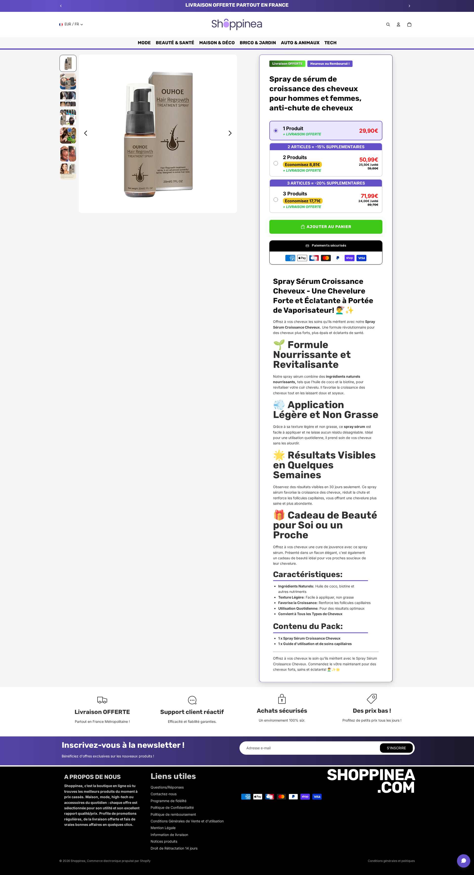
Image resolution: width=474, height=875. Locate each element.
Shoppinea (78, 861)
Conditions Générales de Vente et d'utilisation (187, 821)
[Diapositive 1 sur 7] (68, 63)
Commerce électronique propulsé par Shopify (119, 861)
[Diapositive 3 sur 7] (68, 99)
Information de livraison (169, 835)
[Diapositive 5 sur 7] (68, 135)
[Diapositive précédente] (61, 5)
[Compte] (398, 24)
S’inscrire (396, 748)
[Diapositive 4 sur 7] (68, 117)
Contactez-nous (164, 794)
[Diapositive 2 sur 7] (68, 81)
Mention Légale (163, 828)
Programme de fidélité (168, 801)
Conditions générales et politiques (391, 861)
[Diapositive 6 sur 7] (68, 154)
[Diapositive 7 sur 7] (68, 172)
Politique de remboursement (173, 814)
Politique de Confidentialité (172, 807)
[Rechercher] (388, 24)
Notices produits (164, 841)
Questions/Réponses (167, 787)
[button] (325, 130)
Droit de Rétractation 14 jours (174, 848)
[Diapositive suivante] (409, 5)
